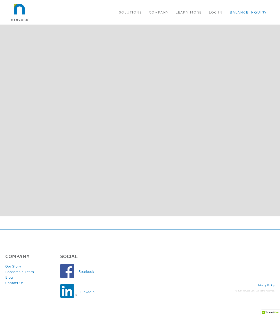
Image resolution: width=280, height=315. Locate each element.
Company (158, 12)
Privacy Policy (266, 285)
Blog (9, 277)
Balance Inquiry (248, 12)
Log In (216, 12)
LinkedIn (87, 292)
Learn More (189, 12)
